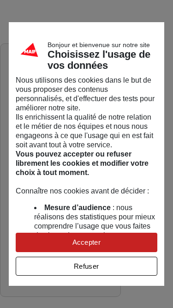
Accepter (86, 242)
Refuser (86, 266)
